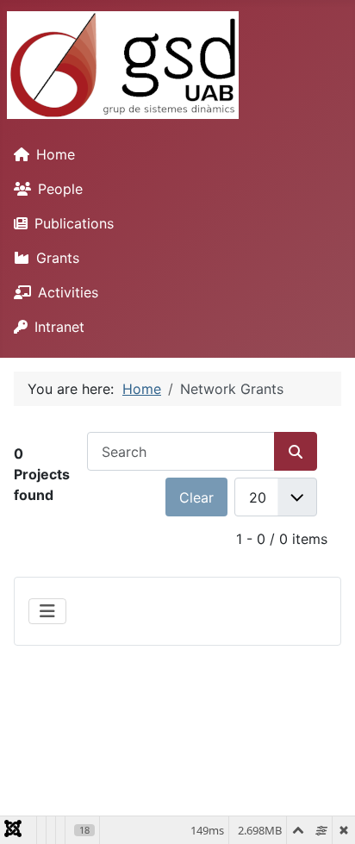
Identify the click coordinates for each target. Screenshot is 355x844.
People (60, 188)
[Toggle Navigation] (47, 611)
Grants (57, 257)
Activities (68, 292)
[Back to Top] (324, 812)
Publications (74, 223)
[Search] (295, 451)
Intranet (59, 326)
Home (55, 154)
